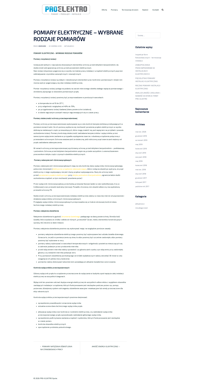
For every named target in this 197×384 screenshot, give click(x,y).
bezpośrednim (95, 175)
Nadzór (145, 10)
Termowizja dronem (130, 10)
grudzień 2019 (141, 136)
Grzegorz (42, 46)
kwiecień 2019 (141, 148)
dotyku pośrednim (80, 175)
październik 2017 (142, 186)
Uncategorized (141, 208)
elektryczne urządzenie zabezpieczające (69, 169)
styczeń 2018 (140, 174)
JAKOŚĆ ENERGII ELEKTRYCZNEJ (105, 346)
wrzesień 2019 (141, 140)
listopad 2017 (140, 182)
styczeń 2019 (140, 153)
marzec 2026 (140, 132)
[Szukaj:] (147, 35)
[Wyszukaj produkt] (162, 10)
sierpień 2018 (140, 157)
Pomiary (114, 10)
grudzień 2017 (141, 178)
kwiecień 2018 (141, 165)
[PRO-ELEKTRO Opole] (66, 9)
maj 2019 (139, 144)
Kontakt (155, 10)
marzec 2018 (140, 169)
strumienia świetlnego (71, 216)
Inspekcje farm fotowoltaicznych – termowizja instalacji (148, 57)
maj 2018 (139, 161)
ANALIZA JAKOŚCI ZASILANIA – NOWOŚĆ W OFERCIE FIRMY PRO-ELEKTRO (148, 96)
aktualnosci (69, 46)
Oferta (104, 10)
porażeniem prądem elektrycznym (53, 175)
